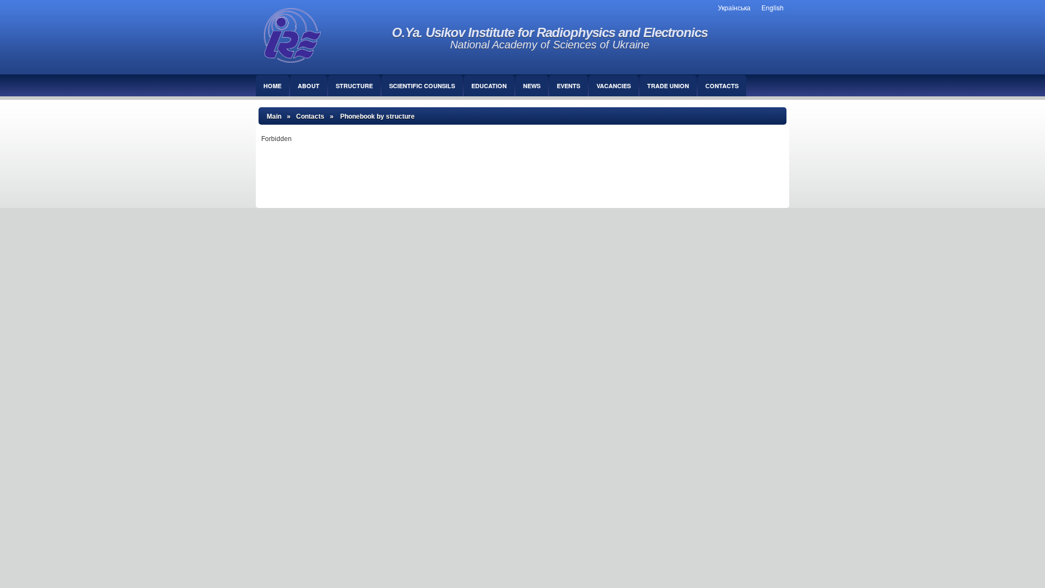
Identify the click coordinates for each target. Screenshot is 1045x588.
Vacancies (614, 86)
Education (489, 86)
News (531, 86)
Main (274, 116)
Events (568, 86)
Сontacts (722, 86)
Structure (354, 86)
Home (272, 86)
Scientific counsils (422, 86)
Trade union (668, 86)
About (308, 86)
